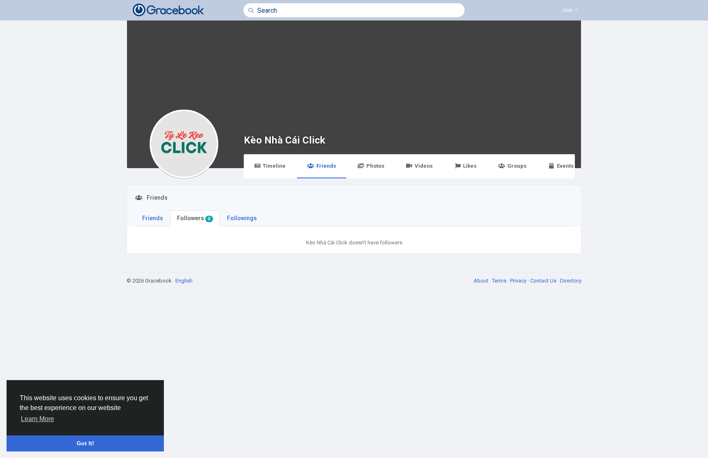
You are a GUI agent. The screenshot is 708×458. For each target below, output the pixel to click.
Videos (424, 166)
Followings (242, 218)
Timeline (274, 166)
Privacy (519, 281)
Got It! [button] (85, 443)
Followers (193, 218)
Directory (570, 281)
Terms (500, 281)
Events (565, 166)
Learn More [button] (37, 418)
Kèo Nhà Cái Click (284, 140)
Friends (326, 166)
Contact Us (544, 281)
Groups (516, 166)
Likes (470, 166)
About (482, 281)
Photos (375, 166)
